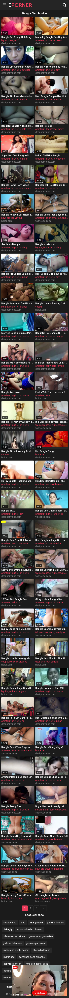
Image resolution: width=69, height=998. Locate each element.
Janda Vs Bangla (10, 244)
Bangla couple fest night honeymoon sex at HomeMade (17, 658)
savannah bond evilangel (32, 957)
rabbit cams (10, 922)
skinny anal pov (57, 632)
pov (58, 70)
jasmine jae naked (36, 943)
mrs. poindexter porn (37, 963)
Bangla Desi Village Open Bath (17, 688)
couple (4, 661)
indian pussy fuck (52, 809)
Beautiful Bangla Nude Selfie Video (17, 126)
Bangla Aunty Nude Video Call (51, 836)
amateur (40, 40)
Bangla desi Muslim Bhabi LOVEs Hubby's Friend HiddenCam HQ (51, 658)
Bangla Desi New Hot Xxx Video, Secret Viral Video (17, 540)
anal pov (43, 632)
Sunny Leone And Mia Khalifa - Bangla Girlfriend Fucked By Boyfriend (17, 629)
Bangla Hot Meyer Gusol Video (17, 421)
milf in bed (9, 957)
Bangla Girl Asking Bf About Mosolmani (17, 66)
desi (37, 661)
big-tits (44, 868)
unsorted (58, 513)
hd (23, 721)
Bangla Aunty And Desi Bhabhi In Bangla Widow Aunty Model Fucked (17, 303)
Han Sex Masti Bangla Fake (50, 481)
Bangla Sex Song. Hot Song (16, 37)
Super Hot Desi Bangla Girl (15, 155)
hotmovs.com (42, 901)
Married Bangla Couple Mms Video (17, 333)
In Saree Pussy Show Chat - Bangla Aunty (51, 362)
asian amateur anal (22, 750)
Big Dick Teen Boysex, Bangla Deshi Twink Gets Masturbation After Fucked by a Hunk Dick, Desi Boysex (51, 421)
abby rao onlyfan (12, 963)
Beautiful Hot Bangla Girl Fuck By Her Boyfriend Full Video (51, 333)
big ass (5, 40)
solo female (28, 129)
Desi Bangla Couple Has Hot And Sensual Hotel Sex (51, 96)
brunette (50, 40)
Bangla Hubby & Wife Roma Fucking (17, 214)
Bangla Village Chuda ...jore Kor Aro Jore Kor (51, 777)
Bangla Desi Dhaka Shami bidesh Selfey (51, 510)
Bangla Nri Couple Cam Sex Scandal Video (17, 274)
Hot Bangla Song (44, 451)
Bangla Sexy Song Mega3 (49, 747)
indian (25, 99)
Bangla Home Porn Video (15, 185)
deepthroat (51, 129)
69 (36, 632)
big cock (13, 661)
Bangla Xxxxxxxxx (10, 392)
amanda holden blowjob (29, 929)
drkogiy (8, 929)
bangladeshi (59, 898)
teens (59, 40)
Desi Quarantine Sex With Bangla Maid (51, 717)
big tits (10, 218)
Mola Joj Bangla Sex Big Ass (51, 37)
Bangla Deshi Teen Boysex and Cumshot (51, 214)
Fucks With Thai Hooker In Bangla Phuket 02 (51, 392)
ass (11, 40)
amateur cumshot (51, 425)
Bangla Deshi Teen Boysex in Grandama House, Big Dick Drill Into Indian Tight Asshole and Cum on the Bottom (17, 747)
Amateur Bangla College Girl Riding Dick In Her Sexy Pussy (17, 777)
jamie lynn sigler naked (41, 936)
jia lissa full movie (13, 943)
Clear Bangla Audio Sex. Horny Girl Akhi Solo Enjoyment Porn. (51, 865)
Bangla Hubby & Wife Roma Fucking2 (17, 895)
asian (48, 395)
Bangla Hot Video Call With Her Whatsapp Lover (51, 688)
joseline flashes (55, 922)
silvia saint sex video (14, 936)
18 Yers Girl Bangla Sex (14, 599)
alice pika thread (41, 950)
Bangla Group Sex (11, 806)
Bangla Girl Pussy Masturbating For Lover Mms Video (17, 96)
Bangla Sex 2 (8, 510)
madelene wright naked (16, 950)
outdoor (26, 70)
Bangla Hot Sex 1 (44, 126)
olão (23, 922)
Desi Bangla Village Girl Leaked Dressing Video (51, 540)
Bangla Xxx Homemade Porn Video (17, 362)
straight (48, 898)
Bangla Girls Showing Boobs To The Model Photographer (17, 451)
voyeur (18, 218)
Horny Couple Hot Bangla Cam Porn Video (17, 481)
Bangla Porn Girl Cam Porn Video (17, 717)
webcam (60, 158)
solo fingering (56, 868)
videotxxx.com (43, 517)
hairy (61, 129)
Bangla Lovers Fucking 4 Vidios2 (51, 303)
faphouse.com (43, 221)
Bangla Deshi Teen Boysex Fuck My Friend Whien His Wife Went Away (17, 865)
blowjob (23, 661)
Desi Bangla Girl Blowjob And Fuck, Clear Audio (51, 274)
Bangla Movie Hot (45, 244)
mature (39, 898)
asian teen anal (26, 868)
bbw (3, 218)
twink (38, 425)
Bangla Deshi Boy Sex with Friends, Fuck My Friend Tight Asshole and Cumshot (17, 836)
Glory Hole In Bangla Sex (48, 599)
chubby (23, 247)
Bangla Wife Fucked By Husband (51, 66)
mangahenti (36, 922)
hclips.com (7, 221)
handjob (60, 336)
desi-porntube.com (11, 43)
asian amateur (53, 218)
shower (5, 454)
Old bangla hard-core (47, 895)
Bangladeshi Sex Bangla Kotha (51, 185)
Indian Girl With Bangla (47, 155)
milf (16, 40)
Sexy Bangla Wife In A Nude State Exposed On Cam (17, 569)
